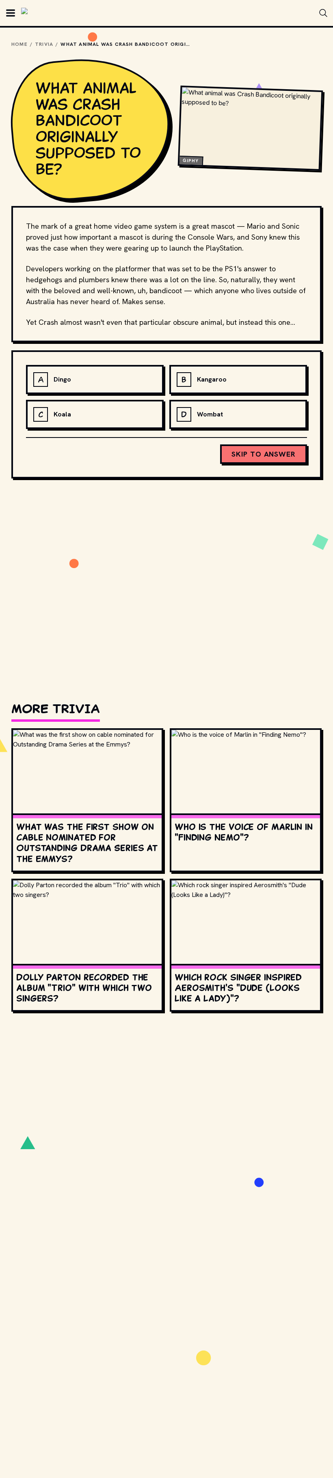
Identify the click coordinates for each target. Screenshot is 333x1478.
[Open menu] (10, 13)
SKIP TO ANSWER (263, 454)
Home (19, 44)
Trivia (44, 44)
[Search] (323, 13)
